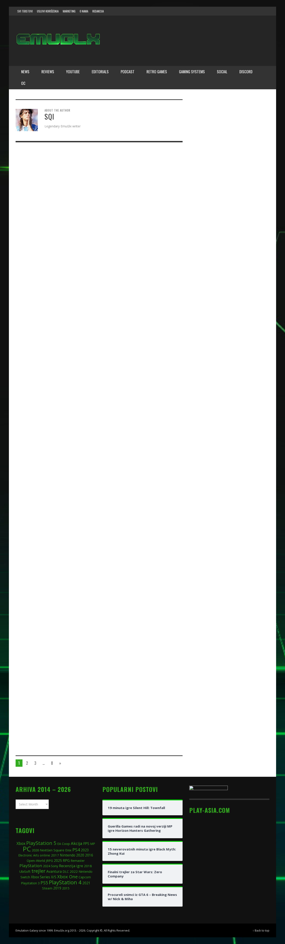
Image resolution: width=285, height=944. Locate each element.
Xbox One (67, 876)
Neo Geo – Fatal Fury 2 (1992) (131, 298)
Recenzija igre (71, 865)
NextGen (46, 850)
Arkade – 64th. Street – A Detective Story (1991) (139, 481)
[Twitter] (247, 11)
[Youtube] (256, 11)
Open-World (36, 860)
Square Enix (62, 850)
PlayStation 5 (41, 843)
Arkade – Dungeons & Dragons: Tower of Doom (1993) (141, 541)
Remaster (78, 860)
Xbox (20, 843)
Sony (54, 866)
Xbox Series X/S (43, 877)
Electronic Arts (28, 855)
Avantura (54, 871)
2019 (57, 888)
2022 (74, 871)
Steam (47, 888)
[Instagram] (239, 11)
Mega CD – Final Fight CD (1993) (134, 239)
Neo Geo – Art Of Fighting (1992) (135, 718)
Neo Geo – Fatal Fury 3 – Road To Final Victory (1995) (135, 601)
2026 (35, 850)
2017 (55, 855)
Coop (66, 843)
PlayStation (30, 865)
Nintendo (67, 855)
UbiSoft (25, 871)
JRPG (49, 860)
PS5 (44, 883)
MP (92, 844)
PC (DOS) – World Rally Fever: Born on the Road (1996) (138, 361)
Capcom (85, 877)
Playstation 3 (30, 883)
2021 (86, 883)
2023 (85, 850)
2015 (65, 888)
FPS (86, 843)
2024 (46, 866)
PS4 (76, 850)
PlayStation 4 (65, 882)
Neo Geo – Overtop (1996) (127, 418)
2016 (89, 855)
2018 (88, 866)
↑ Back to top (260, 930)
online (45, 855)
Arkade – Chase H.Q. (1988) (128, 178)
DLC (66, 871)
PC (27, 848)
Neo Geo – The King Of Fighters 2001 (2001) (138, 661)
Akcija (76, 843)
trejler (38, 870)
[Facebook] (230, 11)
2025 (58, 860)
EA (59, 844)
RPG (66, 860)
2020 (80, 855)
